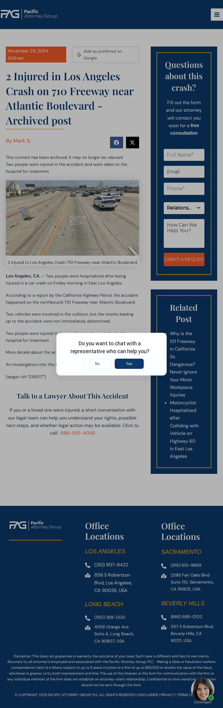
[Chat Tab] (111, 354)
